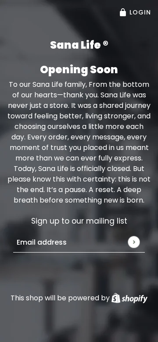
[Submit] (134, 242)
